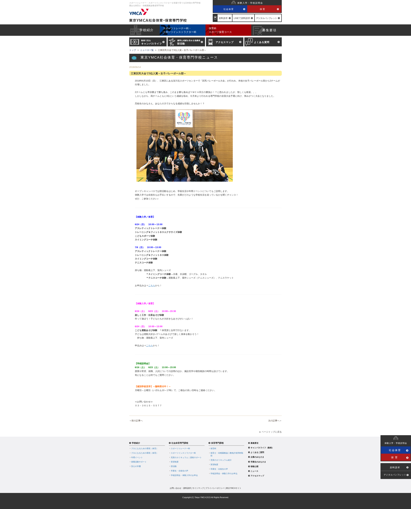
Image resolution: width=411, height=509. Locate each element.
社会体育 (228, 9)
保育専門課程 (217, 443)
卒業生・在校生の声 (179, 471)
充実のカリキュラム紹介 (221, 460)
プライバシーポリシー (215, 488)
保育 (263, 9)
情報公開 (254, 466)
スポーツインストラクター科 (183, 453)
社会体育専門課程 (179, 443)
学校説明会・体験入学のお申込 (184, 475)
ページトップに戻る (272, 432)
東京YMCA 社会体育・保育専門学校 (170, 15)
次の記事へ (274, 420)
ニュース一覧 (147, 50)
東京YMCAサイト (233, 488)
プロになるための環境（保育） (144, 453)
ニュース (254, 471)
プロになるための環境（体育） (144, 448)
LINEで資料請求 (242, 18)
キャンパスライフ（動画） (262, 448)
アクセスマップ (257, 476)
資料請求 (223, 18)
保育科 (213, 448)
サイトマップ (198, 488)
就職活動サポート (139, 462)
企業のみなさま (257, 457)
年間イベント (137, 457)
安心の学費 (136, 466)
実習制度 (175, 462)
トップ (132, 50)
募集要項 (254, 443)
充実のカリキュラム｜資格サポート (186, 457)
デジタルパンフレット (266, 18)
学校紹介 (136, 443)
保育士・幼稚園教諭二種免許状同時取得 (226, 454)
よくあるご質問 (257, 452)
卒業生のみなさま (258, 462)
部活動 (174, 466)
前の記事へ (137, 420)
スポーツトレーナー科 (180, 448)
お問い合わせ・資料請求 (180, 488)
